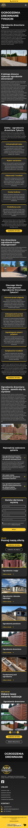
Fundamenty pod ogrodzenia (7, 799)
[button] (26, 5)
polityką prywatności (15, 524)
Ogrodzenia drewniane (6, 797)
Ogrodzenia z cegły (5, 790)
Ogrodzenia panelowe (5, 794)
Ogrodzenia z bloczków (6, 792)
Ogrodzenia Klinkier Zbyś (14, 817)
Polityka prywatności (14, 821)
